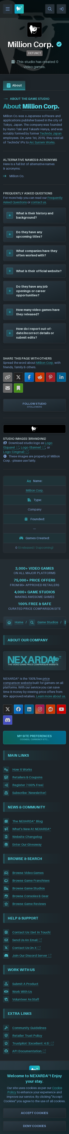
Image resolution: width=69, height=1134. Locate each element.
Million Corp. (45, 363)
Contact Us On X (24, 948)
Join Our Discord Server (29, 955)
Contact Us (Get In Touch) (31, 932)
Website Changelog (27, 837)
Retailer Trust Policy (27, 1035)
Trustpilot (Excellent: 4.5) (30, 1043)
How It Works (22, 769)
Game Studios (47, 622)
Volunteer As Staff (25, 999)
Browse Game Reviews (29, 904)
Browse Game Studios (28, 888)
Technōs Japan (51, 133)
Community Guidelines (29, 1028)
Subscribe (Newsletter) (29, 793)
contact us (38, 202)
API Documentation (27, 1051)
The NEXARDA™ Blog (27, 821)
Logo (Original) (14, 452)
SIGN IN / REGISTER (61, 9)
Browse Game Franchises (30, 880)
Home (19, 622)
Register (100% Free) (28, 785)
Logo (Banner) (31, 447)
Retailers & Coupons (27, 777)
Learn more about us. (51, 696)
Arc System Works (41, 142)
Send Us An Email (25, 940)
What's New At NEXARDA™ (31, 829)
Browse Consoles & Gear (30, 896)
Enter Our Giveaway (27, 844)
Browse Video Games (28, 873)
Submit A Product (25, 984)
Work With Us (22, 991)
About (17, 85)
